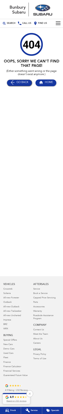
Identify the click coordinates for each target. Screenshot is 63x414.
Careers (37, 343)
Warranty (37, 311)
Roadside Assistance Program (43, 317)
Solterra (7, 293)
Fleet (5, 358)
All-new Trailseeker (12, 311)
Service (36, 289)
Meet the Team (40, 334)
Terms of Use (39, 359)
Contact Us (38, 330)
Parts (35, 302)
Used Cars (8, 353)
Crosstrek (7, 289)
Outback (7, 302)
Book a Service (40, 293)
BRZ (5, 324)
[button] (16, 398)
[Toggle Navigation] (58, 23)
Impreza (7, 320)
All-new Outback (11, 307)
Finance (7, 362)
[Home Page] (31, 9)
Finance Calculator (12, 367)
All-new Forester (11, 298)
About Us (38, 339)
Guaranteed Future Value (15, 375)
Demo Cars (8, 349)
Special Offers (10, 340)
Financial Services (11, 371)
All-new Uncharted (12, 316)
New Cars (8, 344)
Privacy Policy (39, 354)
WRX (5, 329)
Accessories (39, 307)
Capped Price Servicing (44, 298)
